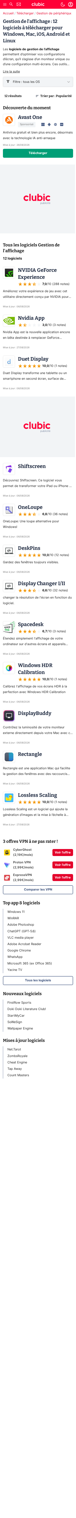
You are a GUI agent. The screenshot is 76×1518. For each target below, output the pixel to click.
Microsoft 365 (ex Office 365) (29, 963)
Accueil (8, 13)
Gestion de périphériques (54, 13)
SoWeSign (14, 1022)
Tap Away (14, 1068)
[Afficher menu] (5, 4)
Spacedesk (30, 624)
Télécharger (25, 13)
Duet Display (33, 359)
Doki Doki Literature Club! (26, 1009)
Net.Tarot (14, 1049)
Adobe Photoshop (20, 924)
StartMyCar (16, 1015)
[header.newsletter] (18, 5)
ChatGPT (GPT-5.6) (21, 931)
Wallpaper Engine (20, 1028)
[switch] (62, 4)
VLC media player (20, 937)
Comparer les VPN (38, 889)
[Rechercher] (11, 5)
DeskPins (29, 548)
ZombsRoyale (17, 1056)
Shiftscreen (32, 466)
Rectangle (30, 754)
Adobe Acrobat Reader (24, 944)
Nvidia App (31, 318)
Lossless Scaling (37, 795)
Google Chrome (19, 950)
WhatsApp (15, 956)
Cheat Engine (17, 1062)
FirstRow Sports (19, 1002)
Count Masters (18, 1075)
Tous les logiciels (38, 980)
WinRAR (13, 918)
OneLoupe (30, 507)
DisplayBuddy (34, 713)
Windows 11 (16, 911)
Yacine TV (14, 969)
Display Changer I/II (41, 584)
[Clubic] (38, 5)
